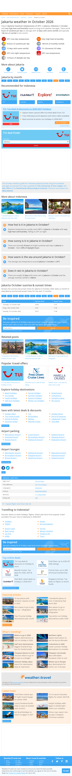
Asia (8, 17)
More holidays (6, 405)
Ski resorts (55, 401)
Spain (40, 764)
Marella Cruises (34, 421)
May (27, 80)
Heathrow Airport (35, 458)
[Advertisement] (36, 6)
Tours (42, 536)
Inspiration (29, 14)
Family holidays (11, 398)
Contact (8, 762)
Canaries (41, 761)
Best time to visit (8, 72)
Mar (15, 80)
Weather (5, 14)
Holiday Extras (57, 414)
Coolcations (56, 395)
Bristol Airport (11, 440)
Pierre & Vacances (58, 416)
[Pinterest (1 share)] (12, 468)
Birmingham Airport (36, 437)
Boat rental (9, 531)
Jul (38, 80)
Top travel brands (12, 416)
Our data (17, 761)
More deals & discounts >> (10, 588)
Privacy (8, 764)
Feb (10, 80)
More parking (6, 444)
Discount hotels (11, 421)
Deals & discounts (63, 72)
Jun (33, 80)
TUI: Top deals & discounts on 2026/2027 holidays (27, 109)
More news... (6, 721)
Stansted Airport (11, 437)
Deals (22, 14)
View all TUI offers (64, 125)
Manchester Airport (13, 434)
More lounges (6, 462)
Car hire (8, 534)
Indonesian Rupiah (40, 491)
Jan (4, 80)
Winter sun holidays (36, 401)
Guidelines (18, 764)
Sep (50, 80)
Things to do (45, 534)
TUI (29, 414)
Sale (10, 124)
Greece (41, 762)
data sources (7, 190)
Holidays (8, 521)
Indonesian (38, 488)
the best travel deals (18, 682)
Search (44, 14)
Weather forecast (36, 72)
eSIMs (7, 536)
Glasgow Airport (58, 437)
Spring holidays (34, 393)
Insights (38, 14)
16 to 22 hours (39, 481)
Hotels (42, 521)
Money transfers (46, 531)
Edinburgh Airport (35, 440)
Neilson (31, 419)
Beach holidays (11, 393)
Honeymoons (56, 393)
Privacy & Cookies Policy (17, 773)
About (7, 761)
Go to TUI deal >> (62, 123)
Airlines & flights (11, 419)
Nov (62, 80)
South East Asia (14, 17)
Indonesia (23, 17)
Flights (7, 524)
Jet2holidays (33, 416)
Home (3, 17)
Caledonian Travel (58, 419)
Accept (66, 771)
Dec (67, 80)
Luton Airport (33, 434)
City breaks (9, 395)
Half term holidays (12, 401)
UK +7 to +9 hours (40, 484)
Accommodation (46, 524)
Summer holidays (35, 395)
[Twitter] (8, 468)
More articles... (7, 625)
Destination (6, 139)
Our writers (18, 762)
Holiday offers (10, 414)
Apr (21, 80)
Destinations (14, 14)
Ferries (42, 529)
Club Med (55, 421)
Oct (56, 80)
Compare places (57, 398)
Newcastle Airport (58, 440)
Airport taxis (10, 529)
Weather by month (22, 72)
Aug (44, 80)
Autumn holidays (35, 398)
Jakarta (30, 17)
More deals (5, 426)
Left (36, 498)
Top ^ (3, 472)
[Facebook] (3, 468)
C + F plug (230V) (40, 494)
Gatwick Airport (57, 434)
